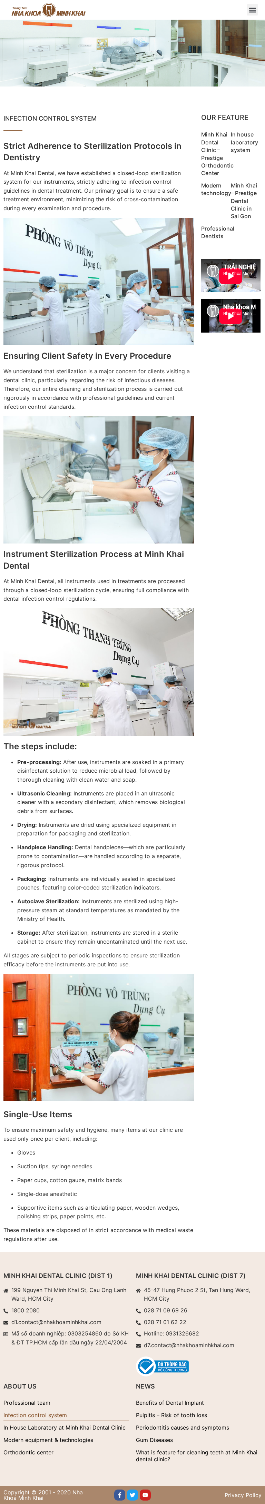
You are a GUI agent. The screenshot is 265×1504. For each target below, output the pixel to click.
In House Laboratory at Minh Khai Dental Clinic (64, 1427)
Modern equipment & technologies (48, 1439)
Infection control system (35, 1415)
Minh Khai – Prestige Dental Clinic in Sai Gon (244, 201)
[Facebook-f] (119, 1495)
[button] (252, 10)
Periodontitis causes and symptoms (182, 1427)
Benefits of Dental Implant (170, 1402)
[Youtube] (145, 1495)
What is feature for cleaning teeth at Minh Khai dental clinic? (196, 1456)
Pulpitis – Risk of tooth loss (171, 1415)
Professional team (26, 1402)
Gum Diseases (154, 1439)
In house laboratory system (244, 142)
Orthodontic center (28, 1452)
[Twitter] (132, 1495)
